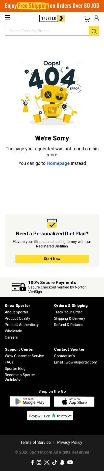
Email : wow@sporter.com (75, 362)
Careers (11, 337)
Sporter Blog (15, 368)
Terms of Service (35, 442)
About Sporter (16, 312)
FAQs (9, 362)
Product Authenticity (22, 324)
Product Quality (17, 318)
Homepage (58, 163)
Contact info (64, 356)
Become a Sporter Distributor (20, 377)
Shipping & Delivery (69, 318)
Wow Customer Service (24, 356)
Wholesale (13, 331)
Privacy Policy (69, 442)
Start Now (52, 259)
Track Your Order (68, 312)
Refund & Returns (68, 324)
